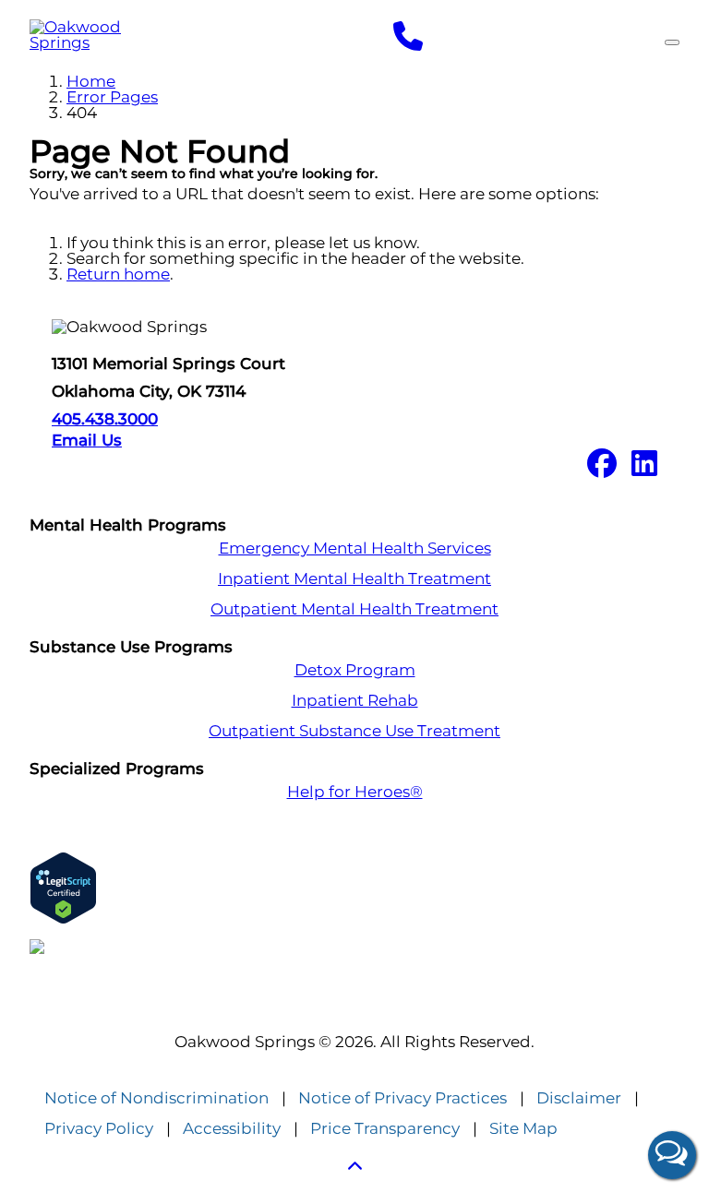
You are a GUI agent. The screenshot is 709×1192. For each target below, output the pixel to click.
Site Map (523, 1129)
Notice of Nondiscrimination (156, 1098)
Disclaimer (578, 1098)
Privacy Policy (98, 1129)
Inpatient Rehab (355, 701)
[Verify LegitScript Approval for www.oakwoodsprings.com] (354, 888)
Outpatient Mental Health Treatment (354, 609)
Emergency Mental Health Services (355, 548)
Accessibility (232, 1129)
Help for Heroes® (355, 792)
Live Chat (672, 1155)
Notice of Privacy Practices (402, 1098)
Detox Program (354, 670)
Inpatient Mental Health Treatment (354, 579)
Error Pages (112, 97)
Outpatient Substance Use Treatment (354, 731)
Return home (118, 274)
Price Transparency (385, 1129)
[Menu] (672, 42)
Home (90, 81)
